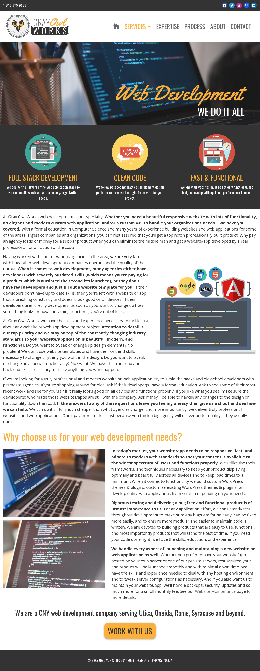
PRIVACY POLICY (162, 660)
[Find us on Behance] (246, 5)
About (217, 26)
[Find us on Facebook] (225, 5)
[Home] (116, 26)
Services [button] (135, 26)
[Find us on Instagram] (239, 5)
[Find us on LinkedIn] (253, 5)
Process (194, 26)
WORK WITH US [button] (130, 630)
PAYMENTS (143, 660)
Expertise (167, 26)
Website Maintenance (215, 591)
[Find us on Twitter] (232, 5)
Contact (241, 26)
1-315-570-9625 (14, 5)
